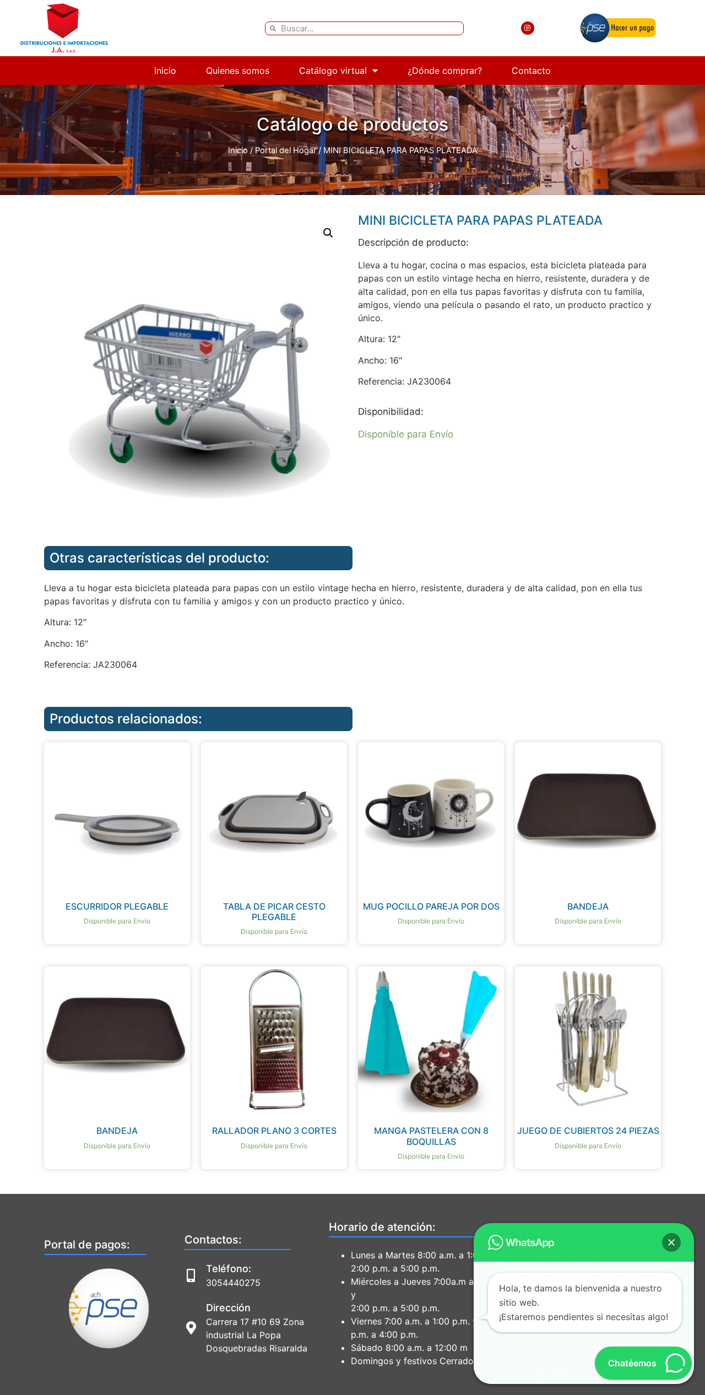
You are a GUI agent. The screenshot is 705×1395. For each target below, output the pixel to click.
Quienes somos (237, 70)
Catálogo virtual (333, 70)
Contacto (531, 70)
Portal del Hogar (285, 150)
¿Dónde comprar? (445, 70)
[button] (328, 233)
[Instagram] (527, 28)
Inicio (165, 70)
